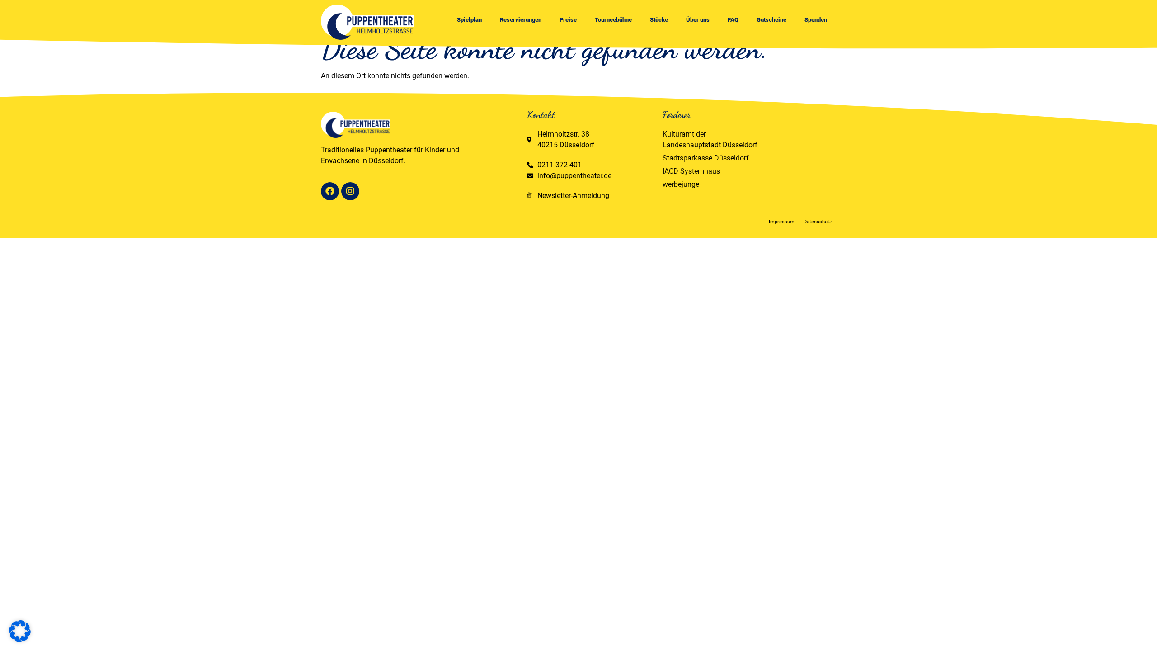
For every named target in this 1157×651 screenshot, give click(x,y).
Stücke (659, 19)
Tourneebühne (613, 19)
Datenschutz (818, 222)
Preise (568, 19)
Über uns (698, 19)
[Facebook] (330, 191)
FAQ (733, 19)
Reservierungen (520, 19)
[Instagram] (350, 191)
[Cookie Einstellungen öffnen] (20, 639)
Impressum (782, 222)
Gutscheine (771, 19)
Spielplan (469, 19)
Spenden (815, 19)
